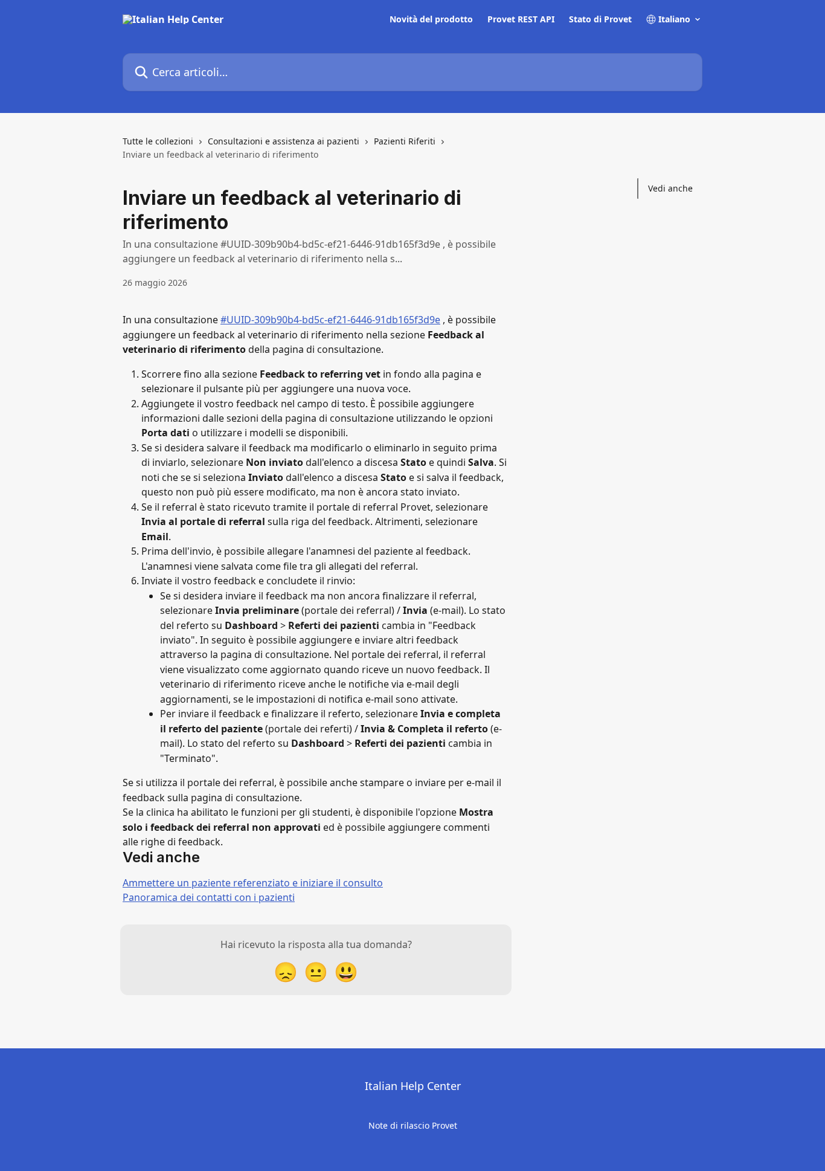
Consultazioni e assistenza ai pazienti (283, 141)
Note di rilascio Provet (412, 1125)
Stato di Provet (600, 19)
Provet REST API (520, 19)
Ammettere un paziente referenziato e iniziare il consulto (253, 882)
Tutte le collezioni (158, 141)
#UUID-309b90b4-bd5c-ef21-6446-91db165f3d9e (330, 319)
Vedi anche (670, 188)
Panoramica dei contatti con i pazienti (209, 897)
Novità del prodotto (431, 19)
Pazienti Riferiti (404, 141)
